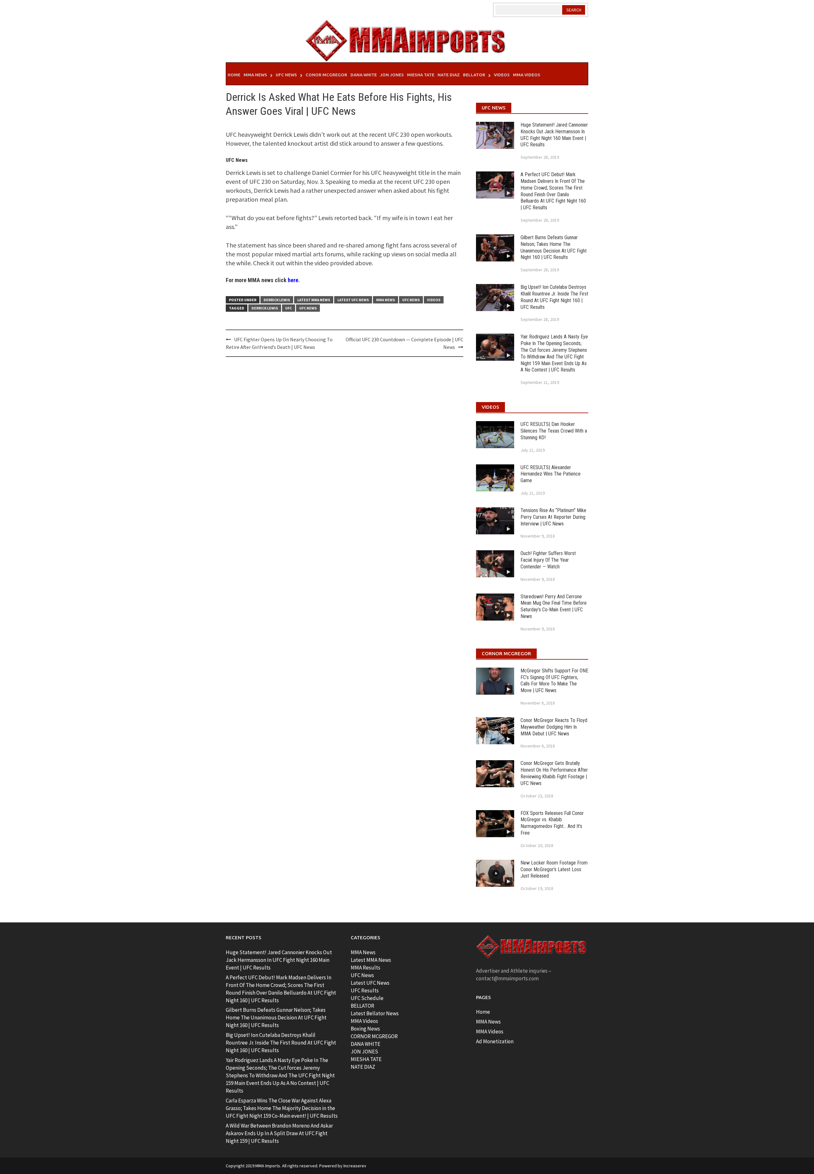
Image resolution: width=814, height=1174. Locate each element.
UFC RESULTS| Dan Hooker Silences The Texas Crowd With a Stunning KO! (554, 431)
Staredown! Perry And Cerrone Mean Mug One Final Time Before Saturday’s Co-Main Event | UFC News (554, 606)
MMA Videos (526, 75)
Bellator (474, 75)
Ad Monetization (495, 1041)
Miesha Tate (420, 75)
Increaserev (354, 1166)
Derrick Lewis (277, 299)
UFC (288, 308)
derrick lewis (265, 308)
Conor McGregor (326, 75)
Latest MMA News (313, 299)
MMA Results (365, 967)
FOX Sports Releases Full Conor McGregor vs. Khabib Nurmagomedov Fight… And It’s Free (552, 823)
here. (294, 280)
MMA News (255, 75)
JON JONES (364, 1051)
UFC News (286, 75)
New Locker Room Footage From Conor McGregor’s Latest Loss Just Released (554, 869)
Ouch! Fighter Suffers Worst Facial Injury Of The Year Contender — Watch (548, 560)
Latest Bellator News (375, 1013)
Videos (502, 75)
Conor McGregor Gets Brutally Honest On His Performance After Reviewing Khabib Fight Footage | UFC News (554, 773)
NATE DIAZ (363, 1066)
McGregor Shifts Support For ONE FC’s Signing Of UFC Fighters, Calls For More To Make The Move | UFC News (554, 680)
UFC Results (365, 990)
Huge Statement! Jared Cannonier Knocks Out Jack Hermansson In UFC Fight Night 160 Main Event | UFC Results (554, 135)
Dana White (363, 75)
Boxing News (365, 1028)
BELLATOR (362, 1005)
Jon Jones (392, 75)
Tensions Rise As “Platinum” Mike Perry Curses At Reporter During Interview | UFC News (553, 517)
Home (234, 75)
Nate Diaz (449, 75)
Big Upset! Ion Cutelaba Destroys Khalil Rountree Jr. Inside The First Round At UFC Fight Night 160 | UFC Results (554, 297)
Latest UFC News (353, 299)
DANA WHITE (365, 1043)
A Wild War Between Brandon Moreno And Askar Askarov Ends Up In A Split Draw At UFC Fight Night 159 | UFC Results (279, 1133)
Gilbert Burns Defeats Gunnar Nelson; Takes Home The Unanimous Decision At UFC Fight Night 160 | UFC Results (554, 247)
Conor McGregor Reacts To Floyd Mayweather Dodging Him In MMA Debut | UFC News (554, 727)
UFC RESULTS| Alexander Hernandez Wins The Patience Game (551, 474)
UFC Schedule (367, 998)
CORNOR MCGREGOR (374, 1036)
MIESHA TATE (366, 1059)
